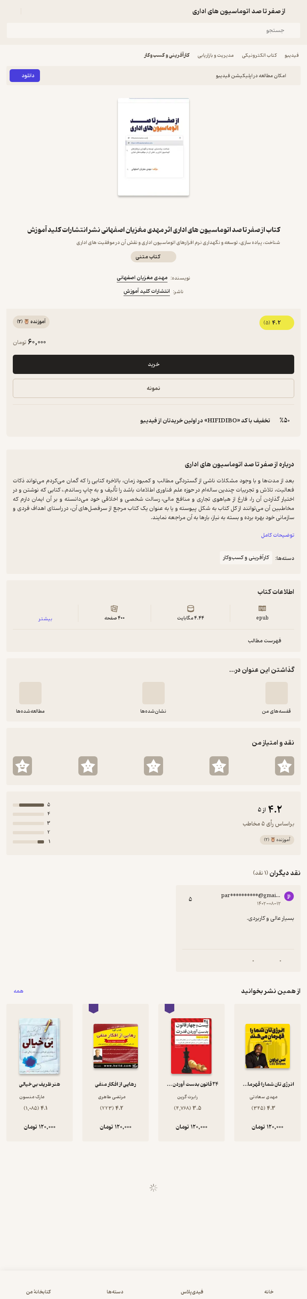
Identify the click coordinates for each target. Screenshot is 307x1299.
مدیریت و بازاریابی (215, 55)
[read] (30, 693)
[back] (295, 11)
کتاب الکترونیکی (259, 55)
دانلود (28, 76)
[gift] (153, 210)
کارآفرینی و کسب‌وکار (166, 55)
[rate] (284, 765)
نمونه (153, 388)
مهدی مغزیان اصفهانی (142, 278)
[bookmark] (173, 210)
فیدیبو (292, 55)
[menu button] (11, 11)
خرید (153, 364)
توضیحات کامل (277, 535)
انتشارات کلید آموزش (147, 291)
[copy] (19, 420)
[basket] (30, 11)
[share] (134, 210)
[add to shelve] (276, 693)
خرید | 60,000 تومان (153, 1288)
